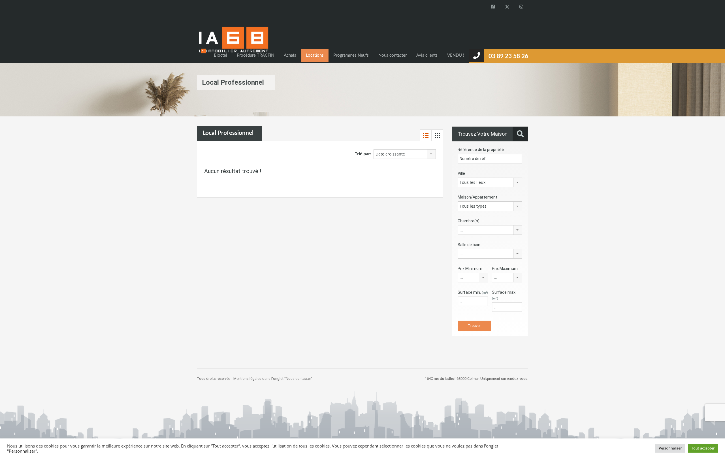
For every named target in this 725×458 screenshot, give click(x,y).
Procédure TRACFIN (255, 55)
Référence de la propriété (481, 149)
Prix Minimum (470, 268)
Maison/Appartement (477, 197)
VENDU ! (455, 55)
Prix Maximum (505, 268)
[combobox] (405, 154)
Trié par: (363, 153)
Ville (461, 173)
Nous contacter (392, 55)
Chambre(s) (468, 221)
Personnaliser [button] (670, 448)
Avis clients (427, 55)
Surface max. (504, 295)
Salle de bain (469, 244)
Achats (290, 55)
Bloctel (220, 55)
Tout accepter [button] (703, 448)
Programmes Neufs (351, 55)
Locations (315, 55)
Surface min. (473, 292)
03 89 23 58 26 (508, 56)
